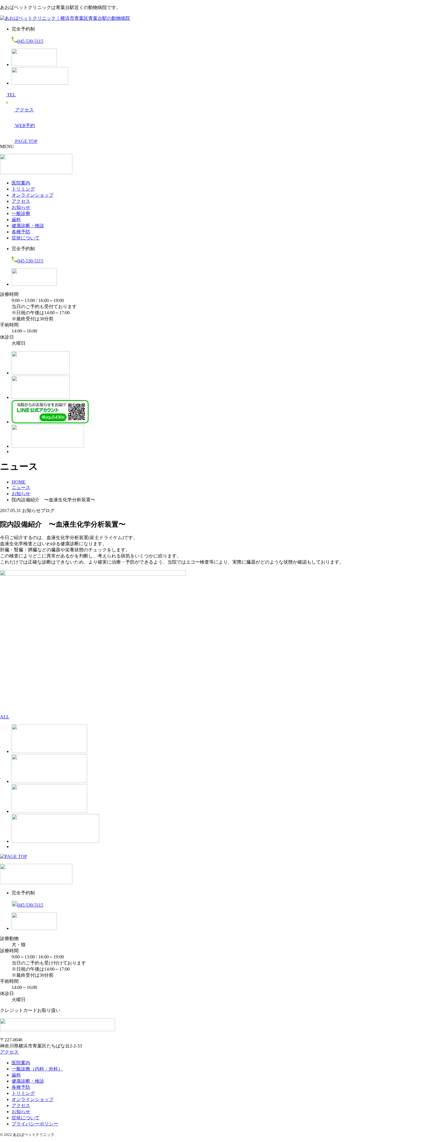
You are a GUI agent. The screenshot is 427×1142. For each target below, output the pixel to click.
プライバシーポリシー (35, 1123)
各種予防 (21, 231)
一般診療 (21, 213)
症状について (26, 237)
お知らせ (21, 207)
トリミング (23, 189)
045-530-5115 (30, 41)
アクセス (21, 201)
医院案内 (21, 182)
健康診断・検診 (28, 225)
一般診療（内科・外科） (37, 1068)
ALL (4, 716)
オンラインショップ (32, 195)
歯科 (16, 219)
